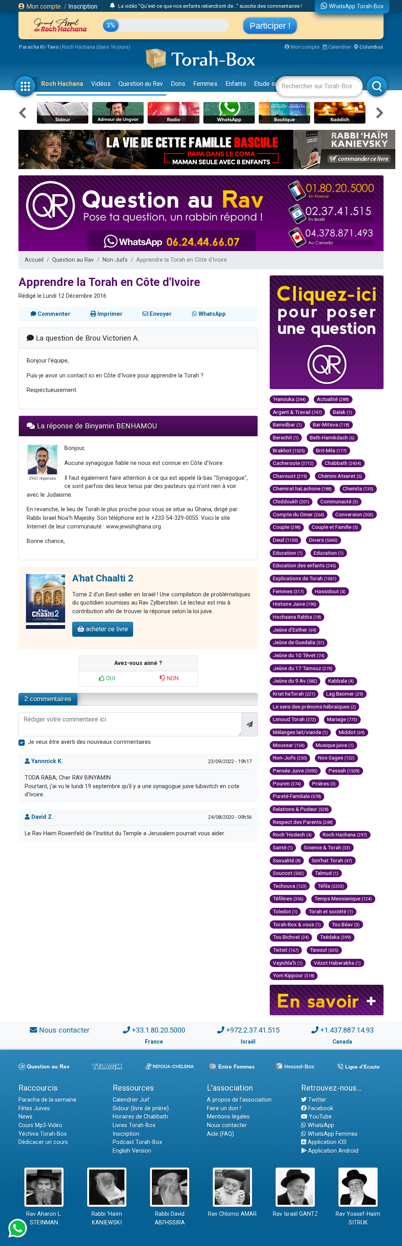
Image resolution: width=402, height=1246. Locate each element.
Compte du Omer (298, 514)
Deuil (285, 540)
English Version (132, 1151)
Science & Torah (327, 847)
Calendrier (339, 47)
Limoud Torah (294, 719)
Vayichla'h (288, 963)
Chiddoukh (291, 501)
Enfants (235, 83)
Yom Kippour (293, 975)
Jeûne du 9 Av (295, 681)
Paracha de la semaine (47, 1100)
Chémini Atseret (340, 476)
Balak (342, 412)
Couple (287, 527)
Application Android (332, 1151)
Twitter (316, 1100)
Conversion (354, 514)
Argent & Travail (297, 412)
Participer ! (270, 26)
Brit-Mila (331, 450)
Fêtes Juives (34, 1108)
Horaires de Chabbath (140, 1116)
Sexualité (287, 860)
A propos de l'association (239, 1100)
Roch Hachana (62, 83)
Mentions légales (228, 1116)
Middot (352, 732)
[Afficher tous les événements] (112, 6)
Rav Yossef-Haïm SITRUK (358, 1218)
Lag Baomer (344, 693)
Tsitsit (286, 950)
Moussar (289, 745)
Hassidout (330, 591)
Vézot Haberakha (337, 963)
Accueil (34, 260)
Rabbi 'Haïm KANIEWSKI (106, 1218)
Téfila (331, 886)
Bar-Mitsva (331, 424)
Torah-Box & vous (297, 924)
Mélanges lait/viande (300, 732)
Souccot (288, 873)
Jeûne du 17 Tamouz (303, 668)
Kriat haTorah (294, 693)
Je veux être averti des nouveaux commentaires (89, 742)
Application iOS (326, 1142)
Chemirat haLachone (302, 488)
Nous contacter (64, 1030)
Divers (323, 540)
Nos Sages (336, 757)
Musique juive (335, 745)
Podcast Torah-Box (137, 1142)
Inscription (82, 6)
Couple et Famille (335, 527)
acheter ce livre (106, 629)
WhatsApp (320, 1125)
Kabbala (341, 681)
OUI (109, 678)
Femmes (205, 83)
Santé (283, 847)
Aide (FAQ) (220, 1134)
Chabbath (343, 463)
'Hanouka (289, 399)
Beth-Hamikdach (332, 437)
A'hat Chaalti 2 (102, 578)
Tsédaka (335, 937)
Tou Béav (346, 924)
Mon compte (43, 6)
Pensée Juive (295, 770)
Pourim (287, 783)
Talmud (326, 873)
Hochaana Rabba (297, 617)
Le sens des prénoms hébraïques (314, 706)
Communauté (339, 501)
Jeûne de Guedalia (298, 642)
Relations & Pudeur (301, 809)
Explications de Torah (304, 578)
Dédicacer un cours (43, 1142)
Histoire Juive (294, 604)
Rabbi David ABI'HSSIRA (170, 1218)
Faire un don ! (224, 1108)
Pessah (344, 770)
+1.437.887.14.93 (347, 1030)
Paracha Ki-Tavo (38, 47)
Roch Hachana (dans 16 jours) (96, 47)
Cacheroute (293, 463)
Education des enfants (304, 565)
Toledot (285, 911)
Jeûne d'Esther (294, 630)
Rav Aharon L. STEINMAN (44, 1218)
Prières (324, 783)
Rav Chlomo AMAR (232, 1214)
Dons (178, 83)
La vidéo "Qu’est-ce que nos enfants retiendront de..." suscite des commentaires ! (210, 6)
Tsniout (324, 950)
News (25, 1116)
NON (172, 678)
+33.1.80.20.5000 (158, 1030)
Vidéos (101, 83)
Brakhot (289, 450)
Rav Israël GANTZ (295, 1214)
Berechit (286, 437)
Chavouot (290, 476)
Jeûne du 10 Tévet (299, 655)
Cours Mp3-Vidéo (40, 1125)
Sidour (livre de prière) (141, 1108)
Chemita (358, 488)
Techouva (290, 886)
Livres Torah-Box (134, 1125)
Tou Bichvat (291, 937)
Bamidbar (287, 424)
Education (288, 553)
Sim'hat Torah (332, 860)
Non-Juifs (115, 260)
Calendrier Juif (131, 1100)
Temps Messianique (343, 898)
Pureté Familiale (297, 796)
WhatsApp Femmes (332, 1134)
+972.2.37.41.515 (253, 1030)
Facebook (320, 1108)
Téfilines (288, 898)
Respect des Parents (303, 822)
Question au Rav (141, 83)
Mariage (342, 719)
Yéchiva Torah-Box (42, 1134)
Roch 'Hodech (292, 834)
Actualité (333, 399)
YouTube (319, 1116)
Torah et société (331, 911)
